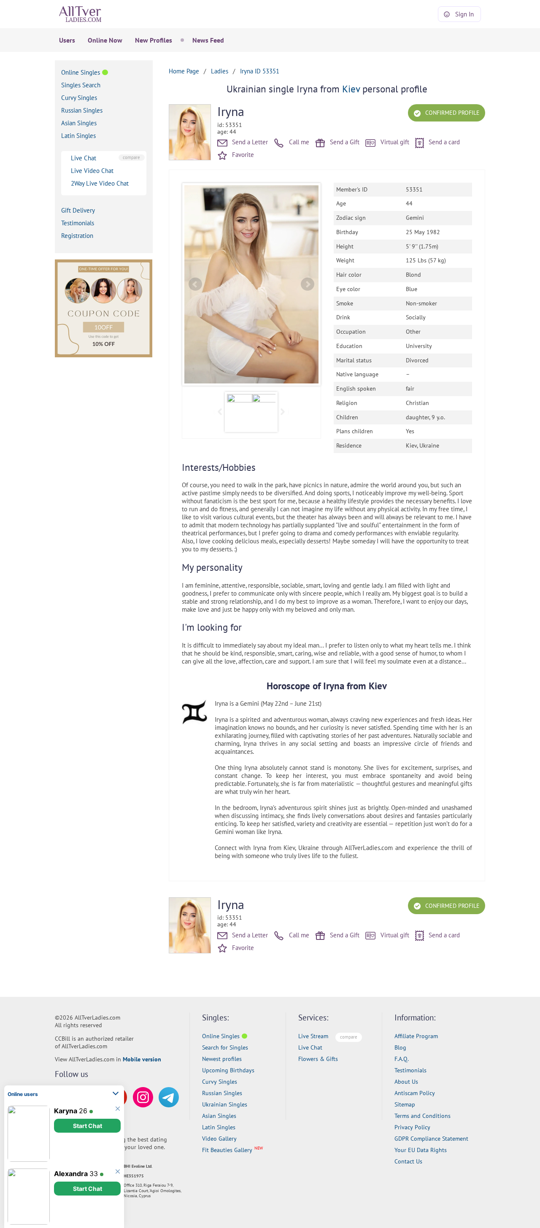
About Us (406, 1081)
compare (131, 157)
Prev (195, 284)
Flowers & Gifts (318, 1059)
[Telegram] (169, 1097)
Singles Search (80, 85)
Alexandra (71, 1173)
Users (67, 40)
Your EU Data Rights (420, 1150)
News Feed (208, 40)
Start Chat (87, 1125)
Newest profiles (222, 1059)
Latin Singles (78, 136)
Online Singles (80, 72)
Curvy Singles (79, 98)
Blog (400, 1047)
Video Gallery (219, 1138)
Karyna (65, 1111)
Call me (298, 142)
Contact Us (408, 1161)
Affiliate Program (416, 1036)
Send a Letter (249, 142)
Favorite (242, 155)
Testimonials (77, 223)
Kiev (351, 89)
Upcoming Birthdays (228, 1070)
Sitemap (404, 1104)
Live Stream (313, 1036)
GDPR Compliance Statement (431, 1138)
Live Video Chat (92, 171)
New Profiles (153, 40)
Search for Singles (225, 1047)
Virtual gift (394, 142)
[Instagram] (143, 1097)
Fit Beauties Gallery (227, 1150)
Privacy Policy (412, 1127)
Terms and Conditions (422, 1116)
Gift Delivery (78, 210)
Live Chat (83, 158)
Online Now (105, 40)
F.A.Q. (401, 1059)
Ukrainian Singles (224, 1104)
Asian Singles (79, 123)
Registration (77, 236)
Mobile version (142, 1059)
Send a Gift (343, 142)
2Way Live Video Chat (100, 183)
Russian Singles (82, 110)
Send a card (443, 142)
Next (307, 284)
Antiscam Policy (414, 1093)
